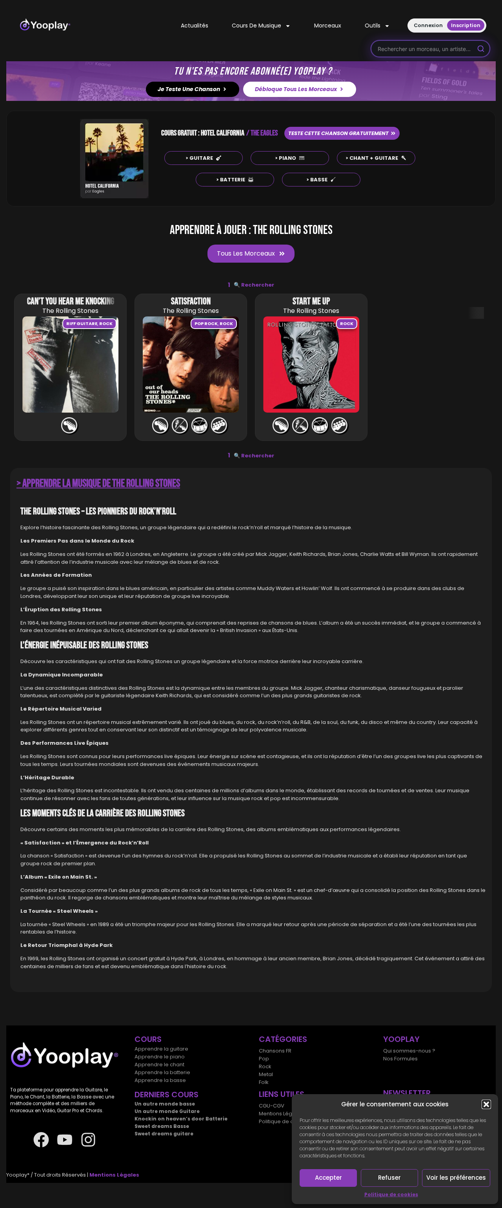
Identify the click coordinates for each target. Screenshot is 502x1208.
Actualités (194, 25)
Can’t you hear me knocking (70, 301)
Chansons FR (275, 1050)
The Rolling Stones (70, 310)
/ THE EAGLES (262, 133)
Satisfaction (191, 301)
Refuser (389, 1177)
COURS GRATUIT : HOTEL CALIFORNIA (202, 133)
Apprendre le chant (159, 1064)
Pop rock (206, 323)
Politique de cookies (391, 1194)
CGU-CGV (271, 1105)
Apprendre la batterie (162, 1072)
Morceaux (327, 25)
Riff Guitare (81, 323)
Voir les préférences (456, 1177)
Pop (264, 1058)
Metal (266, 1074)
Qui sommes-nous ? (409, 1050)
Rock (106, 323)
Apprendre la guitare (161, 1049)
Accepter (328, 1177)
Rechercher (254, 285)
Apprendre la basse (160, 1080)
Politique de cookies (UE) (291, 1121)
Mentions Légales (281, 1113)
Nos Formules (400, 1058)
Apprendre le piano (160, 1056)
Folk (264, 1082)
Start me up (311, 301)
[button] (486, 1104)
